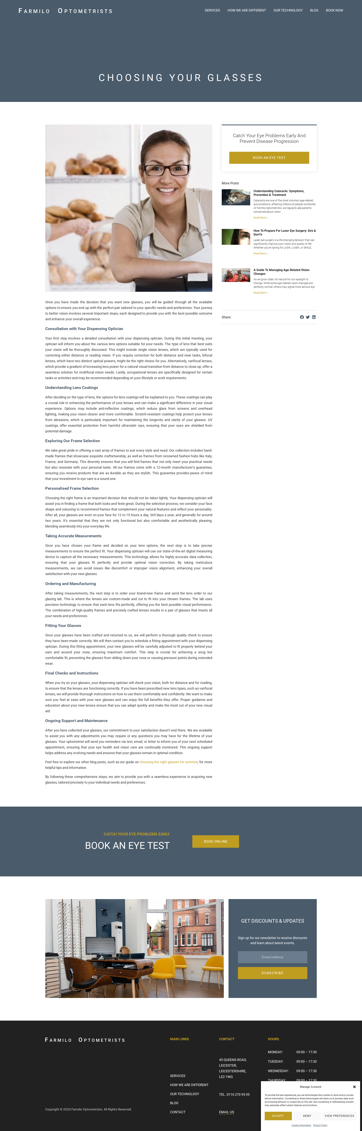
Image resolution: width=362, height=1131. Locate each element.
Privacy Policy (320, 1125)
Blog (314, 10)
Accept (278, 1116)
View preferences (339, 1116)
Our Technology (288, 10)
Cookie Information (301, 1125)
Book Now (334, 10)
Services (212, 10)
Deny (307, 1116)
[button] (354, 1087)
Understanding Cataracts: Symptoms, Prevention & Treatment (279, 193)
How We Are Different (247, 10)
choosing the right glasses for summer (169, 762)
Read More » (261, 217)
